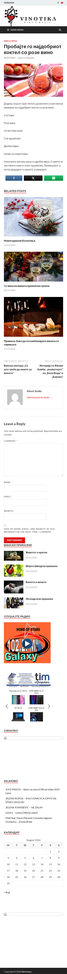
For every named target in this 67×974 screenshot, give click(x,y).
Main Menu (17, 29)
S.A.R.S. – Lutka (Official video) (21, 812)
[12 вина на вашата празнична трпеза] (33, 282)
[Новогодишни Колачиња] (33, 237)
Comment (10, 441)
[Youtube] (62, 2)
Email (8, 496)
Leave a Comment (26, 58)
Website (9, 511)
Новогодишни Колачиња (19, 240)
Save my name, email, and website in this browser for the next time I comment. (29, 530)
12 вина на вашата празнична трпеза (26, 285)
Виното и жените (36, 582)
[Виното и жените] (13, 582)
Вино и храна (10, 41)
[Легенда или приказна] (13, 599)
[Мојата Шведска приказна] (13, 566)
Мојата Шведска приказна (41, 566)
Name (8, 482)
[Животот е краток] (13, 552)
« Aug (7, 892)
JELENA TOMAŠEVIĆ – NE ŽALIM (24, 807)
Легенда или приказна (39, 598)
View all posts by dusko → (40, 397)
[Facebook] (58, 2)
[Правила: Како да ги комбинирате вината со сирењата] (33, 337)
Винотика (26, 971)
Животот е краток (36, 552)
